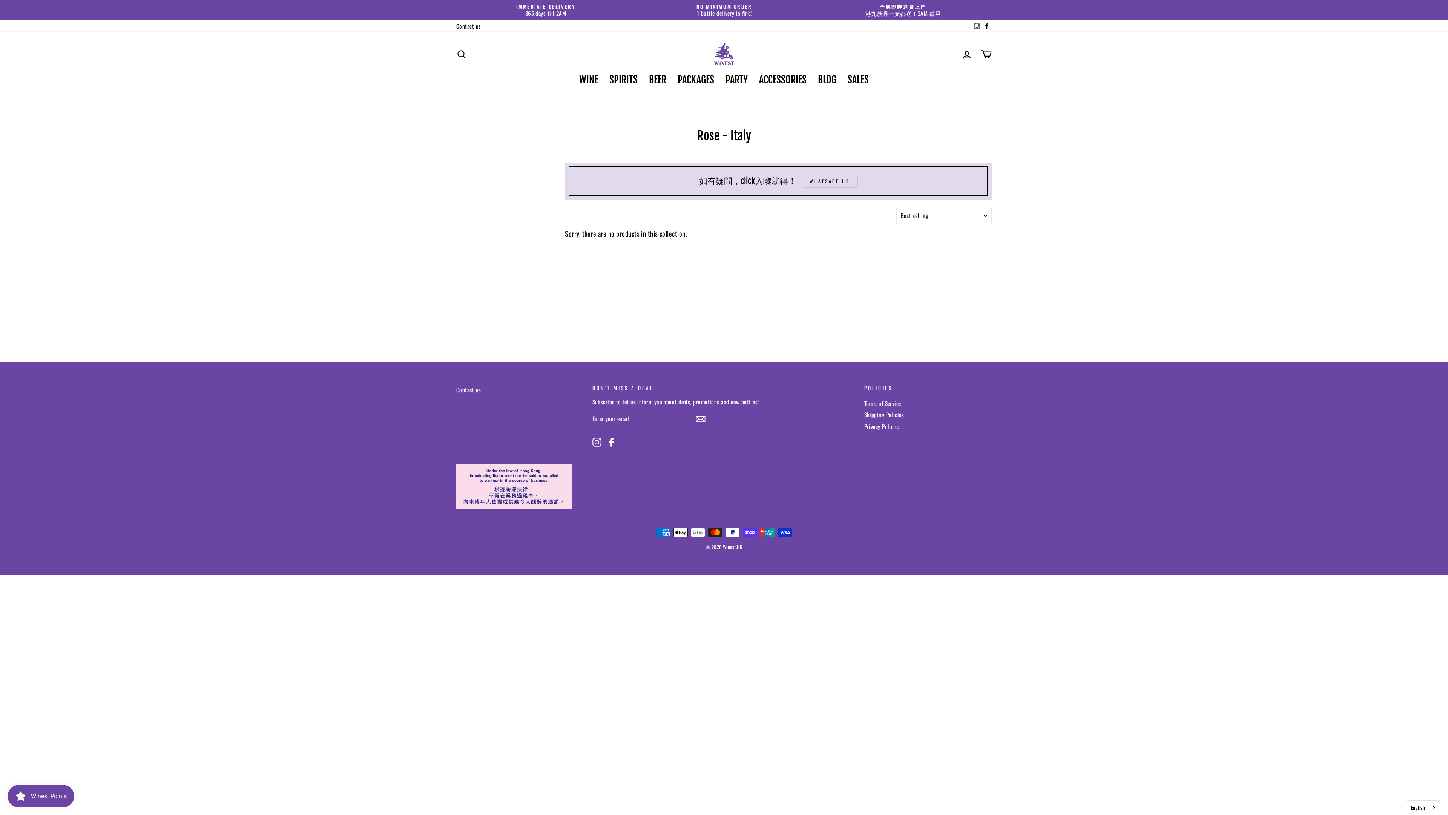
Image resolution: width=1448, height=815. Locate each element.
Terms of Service (882, 403)
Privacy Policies (882, 426)
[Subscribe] (701, 418)
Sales (858, 80)
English (1418, 807)
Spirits (623, 80)
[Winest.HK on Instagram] (596, 442)
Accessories (783, 80)
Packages (696, 80)
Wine (588, 80)
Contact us (468, 26)
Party (737, 80)
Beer (657, 80)
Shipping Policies (884, 415)
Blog (827, 80)
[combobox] (1423, 807)
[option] (545, 10)
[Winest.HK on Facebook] (611, 442)
